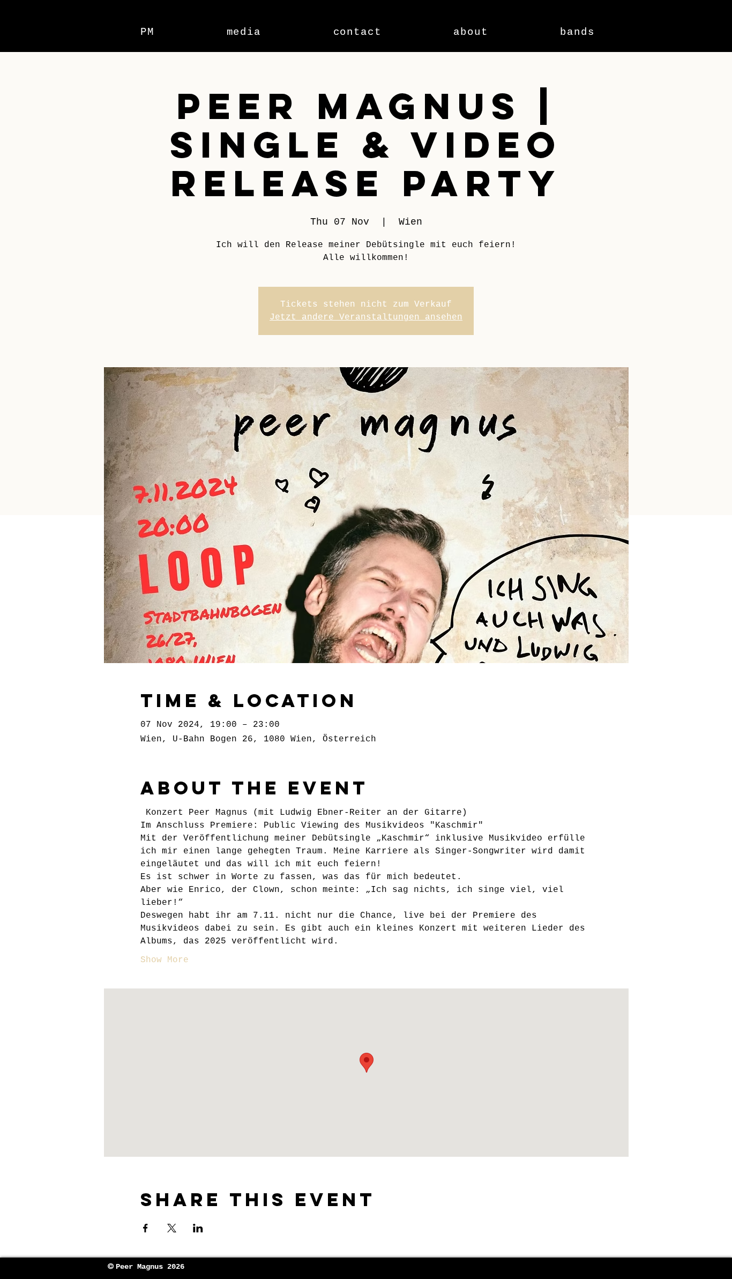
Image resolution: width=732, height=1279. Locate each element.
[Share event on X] (172, 1228)
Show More (164, 960)
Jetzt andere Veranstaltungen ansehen (366, 317)
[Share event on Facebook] (145, 1228)
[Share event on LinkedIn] (198, 1228)
